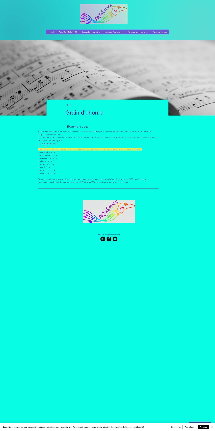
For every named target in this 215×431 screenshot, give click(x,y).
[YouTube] (115, 239)
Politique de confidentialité (133, 427)
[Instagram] (102, 239)
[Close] (212, 427)
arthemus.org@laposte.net (109, 234)
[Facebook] (109, 239)
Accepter (203, 427)
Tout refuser (189, 427)
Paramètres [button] (176, 427)
